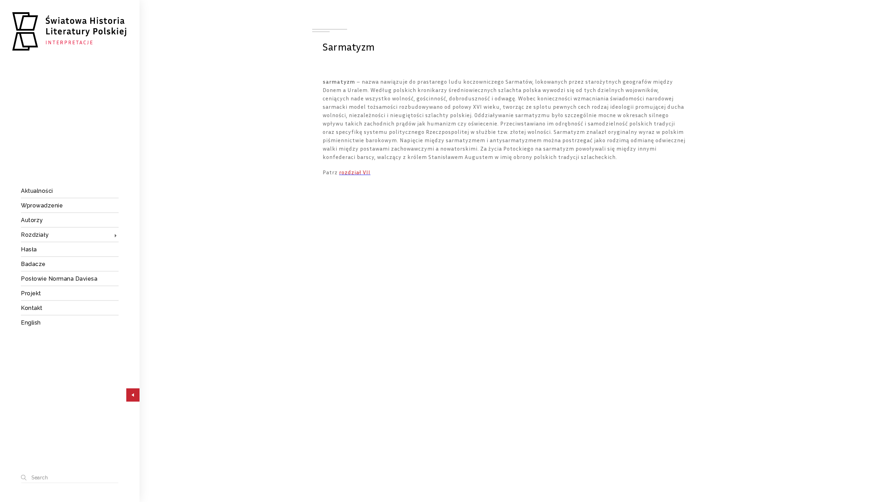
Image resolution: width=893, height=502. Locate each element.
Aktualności (37, 191)
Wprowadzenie (42, 205)
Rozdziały (35, 234)
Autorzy (32, 220)
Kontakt (32, 308)
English (31, 322)
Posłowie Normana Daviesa (59, 278)
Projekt (31, 293)
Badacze (33, 264)
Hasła (29, 249)
